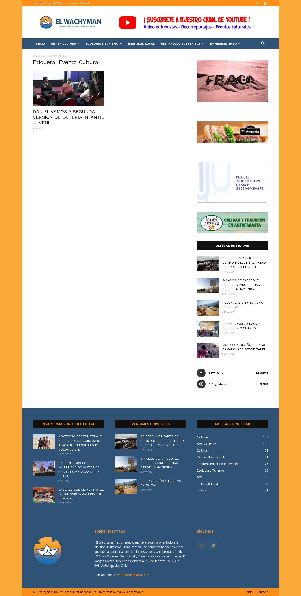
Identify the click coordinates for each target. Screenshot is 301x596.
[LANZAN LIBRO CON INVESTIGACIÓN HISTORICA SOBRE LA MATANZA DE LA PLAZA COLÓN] (44, 468)
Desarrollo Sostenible (180, 43)
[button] (263, 44)
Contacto (85, 3)
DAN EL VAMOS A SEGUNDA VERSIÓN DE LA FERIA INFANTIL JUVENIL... (68, 117)
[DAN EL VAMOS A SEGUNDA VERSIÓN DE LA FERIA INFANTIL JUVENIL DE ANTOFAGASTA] (68, 88)
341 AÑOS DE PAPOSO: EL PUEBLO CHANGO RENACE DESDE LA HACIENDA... (242, 285)
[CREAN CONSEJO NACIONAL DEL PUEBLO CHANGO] (208, 329)
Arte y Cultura (63, 43)
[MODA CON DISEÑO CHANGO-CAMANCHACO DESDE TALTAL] (208, 350)
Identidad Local (141, 43)
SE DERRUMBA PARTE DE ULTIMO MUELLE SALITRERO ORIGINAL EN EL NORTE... (244, 262)
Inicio (72, 3)
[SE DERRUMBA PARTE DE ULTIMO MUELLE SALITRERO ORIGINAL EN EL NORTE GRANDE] (208, 263)
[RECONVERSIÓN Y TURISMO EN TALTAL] (208, 308)
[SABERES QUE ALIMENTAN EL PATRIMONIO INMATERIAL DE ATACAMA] (44, 495)
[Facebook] (257, 3)
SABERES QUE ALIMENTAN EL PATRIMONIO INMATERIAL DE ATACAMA (81, 494)
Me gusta (262, 373)
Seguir (264, 384)
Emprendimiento (223, 43)
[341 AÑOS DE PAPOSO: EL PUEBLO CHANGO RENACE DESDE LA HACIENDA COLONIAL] (208, 285)
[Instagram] (265, 3)
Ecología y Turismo (102, 43)
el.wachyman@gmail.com (132, 575)
